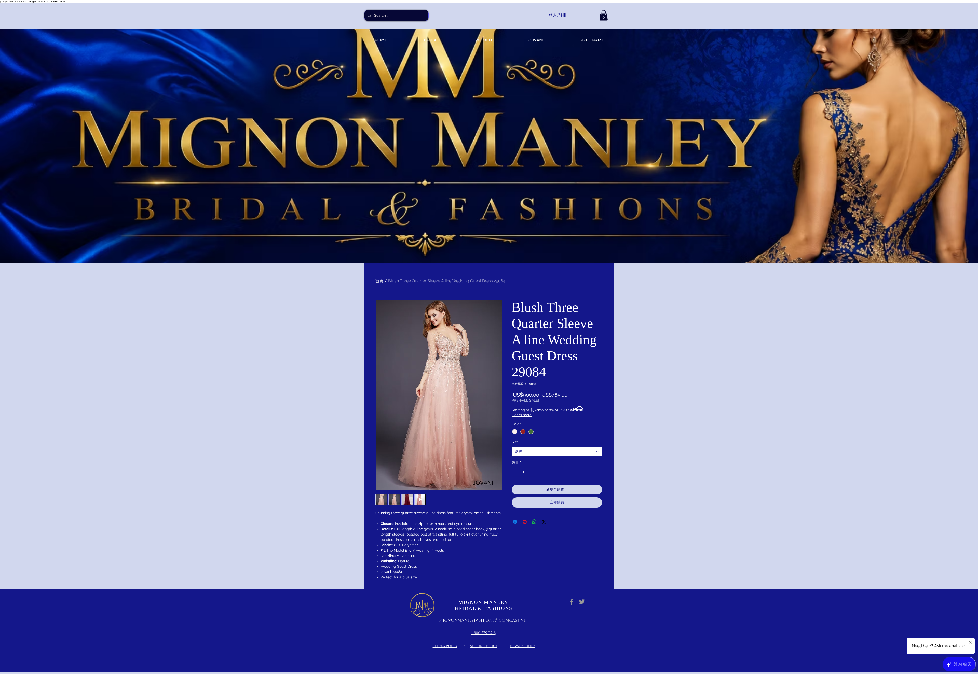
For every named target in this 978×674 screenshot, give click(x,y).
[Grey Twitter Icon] (582, 602)
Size (516, 442)
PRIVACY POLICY (522, 646)
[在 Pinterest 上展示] (525, 522)
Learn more (522, 415)
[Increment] (531, 472)
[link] (603, 15)
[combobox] (557, 451)
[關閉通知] (970, 642)
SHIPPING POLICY (483, 646)
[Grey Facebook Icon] (572, 602)
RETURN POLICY (445, 646)
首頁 (379, 280)
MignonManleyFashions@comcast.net (483, 620)
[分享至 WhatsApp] (534, 522)
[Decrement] (515, 472)
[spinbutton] (523, 472)
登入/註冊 (557, 15)
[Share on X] (544, 522)
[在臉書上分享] (515, 522)
